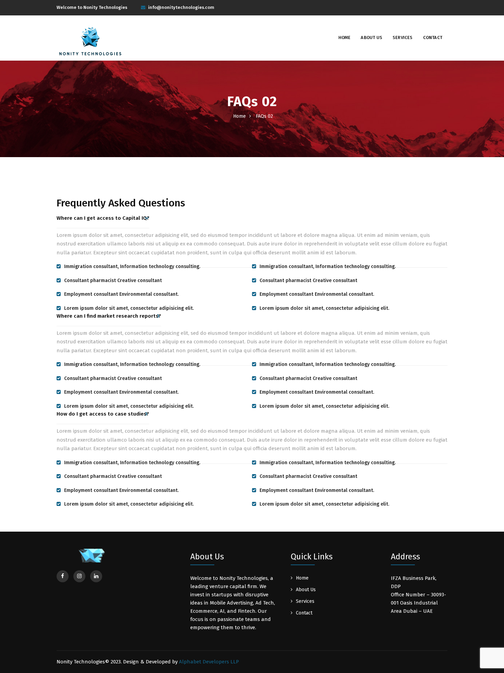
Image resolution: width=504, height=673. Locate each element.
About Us (371, 37)
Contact (432, 37)
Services (403, 37)
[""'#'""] (63, 576)
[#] (96, 576)
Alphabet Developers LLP (209, 662)
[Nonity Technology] (91, 43)
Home (344, 37)
